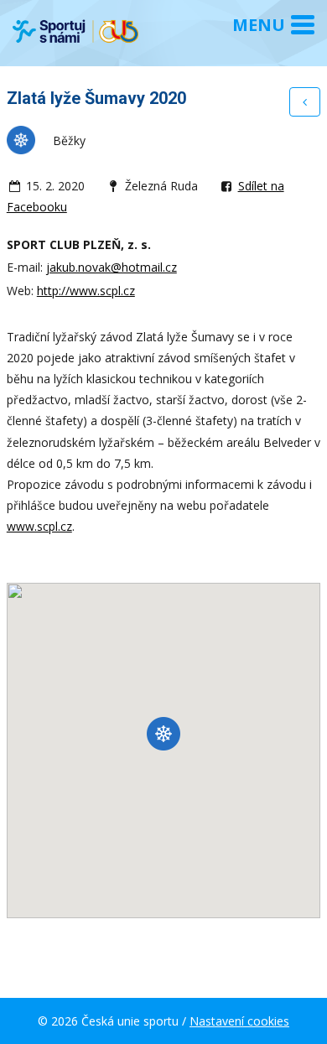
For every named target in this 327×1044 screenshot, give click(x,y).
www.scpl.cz (39, 526)
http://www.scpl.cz (86, 291)
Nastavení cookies (239, 1021)
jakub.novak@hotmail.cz (111, 267)
